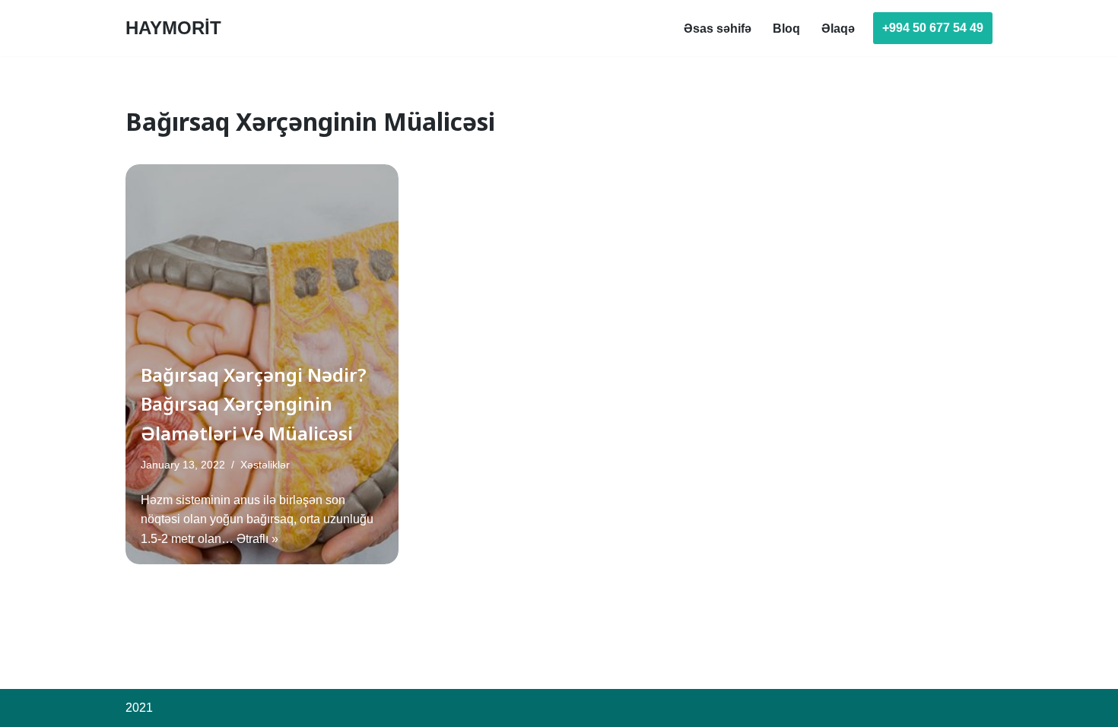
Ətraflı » (257, 538)
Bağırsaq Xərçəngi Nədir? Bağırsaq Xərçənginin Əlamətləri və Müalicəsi (254, 404)
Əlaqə (838, 28)
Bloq (786, 28)
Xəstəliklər (265, 465)
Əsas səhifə (717, 28)
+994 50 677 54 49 (932, 27)
